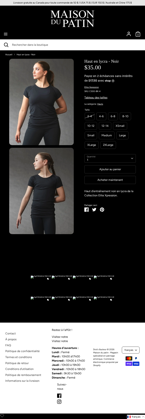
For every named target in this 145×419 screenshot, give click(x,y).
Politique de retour (17, 363)
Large (122, 135)
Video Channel (78, 341)
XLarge (91, 145)
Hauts (100, 104)
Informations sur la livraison (22, 380)
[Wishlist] (2, 416)
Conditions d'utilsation (19, 369)
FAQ (8, 345)
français (128, 350)
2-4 (89, 116)
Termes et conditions (18, 357)
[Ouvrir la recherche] (6, 45)
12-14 (105, 125)
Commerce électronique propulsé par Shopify (105, 362)
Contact (10, 333)
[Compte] (128, 32)
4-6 (101, 116)
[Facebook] (59, 396)
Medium (107, 135)
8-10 (125, 116)
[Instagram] (59, 402)
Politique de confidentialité (22, 351)
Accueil (8, 54)
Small (90, 135)
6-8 (113, 116)
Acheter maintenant (110, 180)
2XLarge (108, 145)
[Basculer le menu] (5, 34)
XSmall (120, 125)
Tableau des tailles (95, 97)
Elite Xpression (91, 87)
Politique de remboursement (23, 375)
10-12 (90, 125)
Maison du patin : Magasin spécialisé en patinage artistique (105, 355)
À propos (10, 339)
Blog (71, 336)
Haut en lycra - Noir (26, 54)
